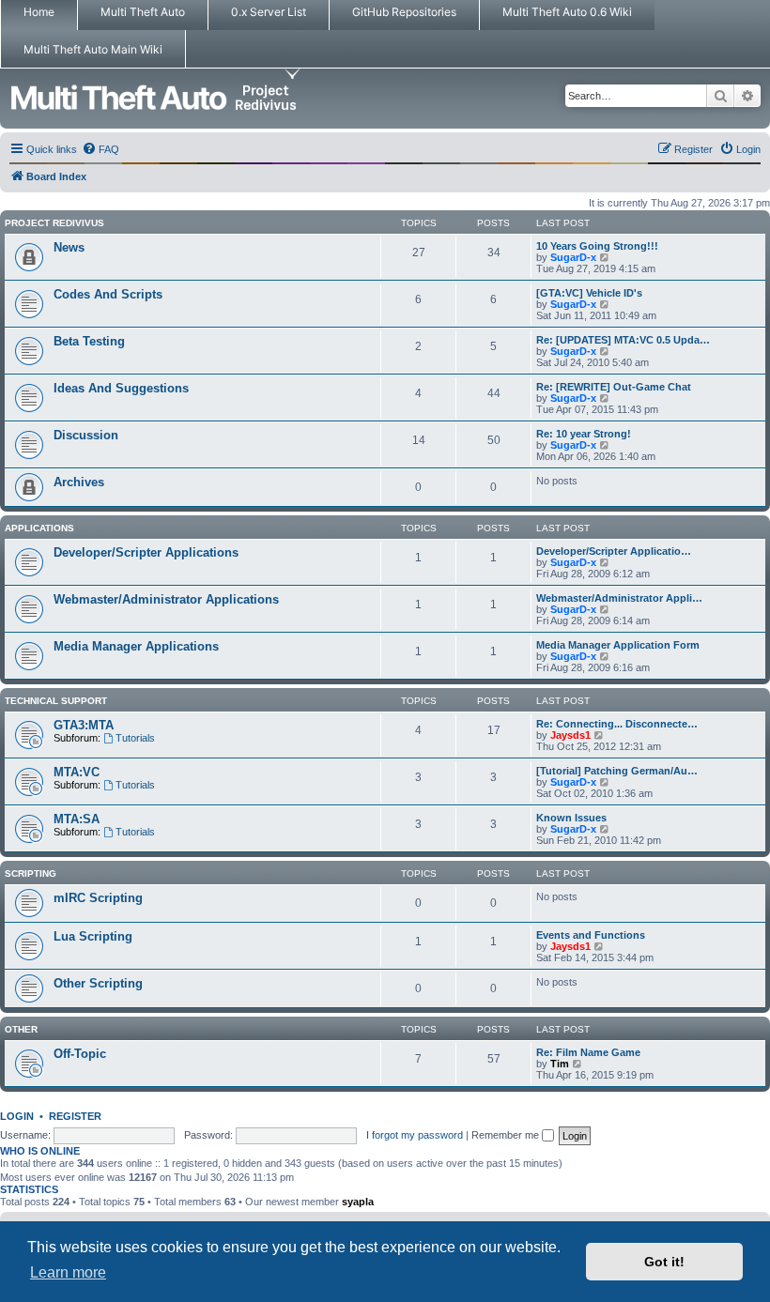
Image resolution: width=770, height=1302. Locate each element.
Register (75, 1116)
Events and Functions (590, 935)
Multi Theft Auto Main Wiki (92, 49)
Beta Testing (89, 341)
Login (17, 1116)
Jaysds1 (570, 735)
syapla (358, 1201)
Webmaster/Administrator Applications (166, 599)
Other (21, 1029)
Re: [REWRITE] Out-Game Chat (613, 386)
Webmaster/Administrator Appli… (619, 598)
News (69, 247)
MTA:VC (77, 772)
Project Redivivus (54, 223)
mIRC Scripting (98, 898)
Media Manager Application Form (618, 645)
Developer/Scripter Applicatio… (613, 551)
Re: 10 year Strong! (583, 433)
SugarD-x (573, 257)
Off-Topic (80, 1054)
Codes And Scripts (108, 294)
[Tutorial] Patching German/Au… (617, 770)
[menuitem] (100, 149)
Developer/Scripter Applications (146, 552)
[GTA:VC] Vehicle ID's (589, 293)
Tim (559, 1063)
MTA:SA (77, 819)
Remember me (506, 1135)
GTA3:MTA (84, 725)
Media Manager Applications (136, 646)
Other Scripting (98, 983)
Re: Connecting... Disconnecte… (617, 723)
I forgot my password (414, 1135)
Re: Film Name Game (588, 1052)
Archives (79, 482)
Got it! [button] (664, 1261)
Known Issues (571, 817)
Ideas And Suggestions (121, 388)
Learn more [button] (68, 1272)
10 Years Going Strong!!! (597, 246)
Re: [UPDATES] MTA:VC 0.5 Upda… (623, 339)
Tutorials (135, 737)
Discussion (86, 435)
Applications (39, 528)
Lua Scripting (93, 936)
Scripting (30, 873)
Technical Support (56, 701)
